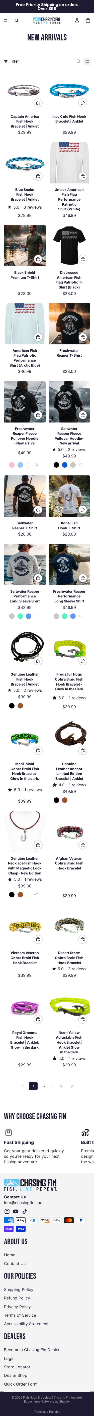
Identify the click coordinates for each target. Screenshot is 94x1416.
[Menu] (6, 20)
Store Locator (17, 1366)
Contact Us (15, 1263)
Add (42, 102)
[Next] (71, 1086)
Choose (42, 259)
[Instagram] (7, 1211)
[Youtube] (16, 1211)
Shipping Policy (18, 1289)
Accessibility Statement (26, 1323)
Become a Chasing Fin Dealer (32, 1349)
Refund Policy (17, 1298)
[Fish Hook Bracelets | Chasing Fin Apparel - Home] (46, 20)
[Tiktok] (25, 1211)
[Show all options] (36, 464)
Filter (14, 61)
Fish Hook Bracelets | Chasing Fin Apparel (52, 1397)
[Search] (16, 20)
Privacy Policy (17, 1306)
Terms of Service (20, 1315)
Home (9, 1255)
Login (9, 1358)
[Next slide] (84, 1146)
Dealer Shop (15, 1375)
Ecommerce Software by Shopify (47, 1401)
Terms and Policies (47, 1412)
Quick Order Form (21, 1384)
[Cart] (87, 20)
